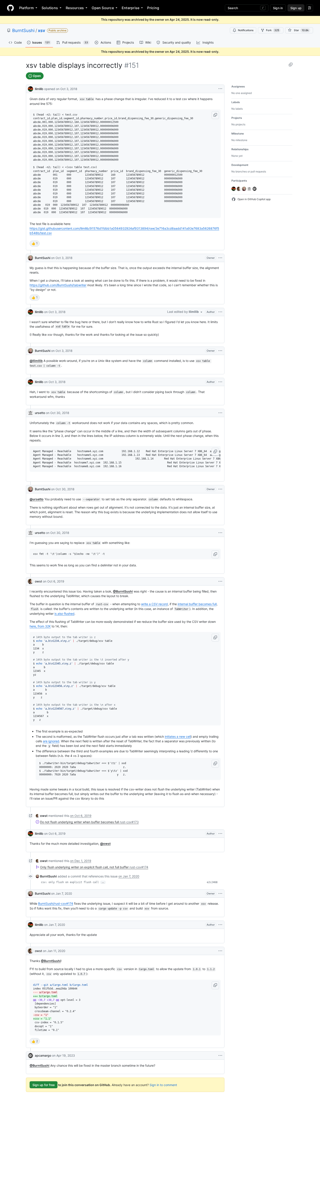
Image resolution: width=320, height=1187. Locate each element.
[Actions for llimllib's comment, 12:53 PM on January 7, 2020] (220, 925)
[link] (41, 815)
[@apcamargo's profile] (30, 1055)
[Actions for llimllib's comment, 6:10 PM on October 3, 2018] (220, 382)
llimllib (39, 89)
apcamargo (43, 1055)
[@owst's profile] (30, 581)
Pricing (153, 8)
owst (38, 581)
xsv (41, 30)
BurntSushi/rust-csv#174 (55, 903)
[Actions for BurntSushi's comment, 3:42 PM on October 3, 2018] (220, 258)
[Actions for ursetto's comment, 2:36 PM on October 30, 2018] (220, 413)
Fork (272, 30)
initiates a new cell (178, 736)
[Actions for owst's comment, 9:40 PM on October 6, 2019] (220, 581)
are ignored (51, 741)
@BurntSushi (123, 591)
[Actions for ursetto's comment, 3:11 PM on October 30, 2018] (220, 533)
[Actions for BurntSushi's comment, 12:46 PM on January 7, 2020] (220, 894)
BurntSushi (23, 30)
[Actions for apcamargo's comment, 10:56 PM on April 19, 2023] (220, 1055)
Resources (75, 8)
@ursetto (37, 499)
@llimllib (36, 361)
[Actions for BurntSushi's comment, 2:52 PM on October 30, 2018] (220, 489)
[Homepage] (10, 7)
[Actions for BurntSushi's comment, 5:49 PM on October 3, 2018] (220, 351)
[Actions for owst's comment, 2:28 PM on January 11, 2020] (220, 951)
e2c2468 (212, 882)
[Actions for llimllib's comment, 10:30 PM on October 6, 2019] (220, 834)
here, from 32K (40, 626)
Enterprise (130, 8)
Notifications (245, 30)
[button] (215, 115)
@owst (105, 843)
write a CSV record (154, 604)
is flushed (64, 613)
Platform (26, 8)
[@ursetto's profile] (30, 413)
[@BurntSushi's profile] (30, 258)
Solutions (50, 8)
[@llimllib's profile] (30, 88)
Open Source (103, 8)
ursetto (40, 413)
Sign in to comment (163, 1085)
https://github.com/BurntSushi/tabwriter (58, 285)
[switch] (35, 243)
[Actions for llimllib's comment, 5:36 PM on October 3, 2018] (220, 312)
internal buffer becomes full (197, 604)
